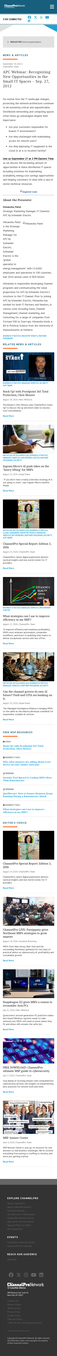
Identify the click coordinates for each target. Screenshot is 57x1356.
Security (43, 383)
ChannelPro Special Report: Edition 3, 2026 (27, 545)
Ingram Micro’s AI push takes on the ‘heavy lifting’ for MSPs (26, 467)
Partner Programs (34, 535)
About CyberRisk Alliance (19, 1207)
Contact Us (12, 1300)
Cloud (6, 533)
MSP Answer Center (30, 458)
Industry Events (29, 336)
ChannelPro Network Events (21, 1242)
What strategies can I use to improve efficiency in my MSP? (26, 617)
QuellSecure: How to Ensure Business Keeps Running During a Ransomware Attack (28, 795)
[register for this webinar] (28, 192)
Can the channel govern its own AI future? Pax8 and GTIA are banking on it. (27, 695)
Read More (8, 415)
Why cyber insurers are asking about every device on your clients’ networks (27, 763)
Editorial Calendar (16, 1210)
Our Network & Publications (21, 1214)
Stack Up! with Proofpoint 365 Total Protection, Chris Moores (25, 393)
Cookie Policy (13, 1315)
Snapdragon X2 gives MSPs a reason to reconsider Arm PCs (27, 1003)
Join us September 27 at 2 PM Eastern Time (28, 158)
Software (7, 385)
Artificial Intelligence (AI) (16, 455)
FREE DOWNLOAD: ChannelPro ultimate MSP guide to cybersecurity (26, 1069)
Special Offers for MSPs (19, 1225)
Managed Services (30, 383)
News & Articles (15, 55)
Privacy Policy (13, 1311)
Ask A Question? (15, 1228)
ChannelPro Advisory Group (20, 1217)
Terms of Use (13, 1308)
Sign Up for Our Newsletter (20, 1221)
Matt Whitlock (25, 399)
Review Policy (14, 1304)
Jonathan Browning (28, 941)
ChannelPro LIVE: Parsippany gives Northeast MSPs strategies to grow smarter (25, 933)
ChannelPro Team (11, 66)
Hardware (14, 533)
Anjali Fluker (24, 474)
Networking (18, 535)
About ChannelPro (16, 1203)
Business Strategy (12, 336)
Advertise (12, 1259)
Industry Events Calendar (19, 1245)
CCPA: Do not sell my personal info (24, 1322)
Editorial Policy (14, 1319)
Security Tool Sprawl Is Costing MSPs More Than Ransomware (27, 779)
